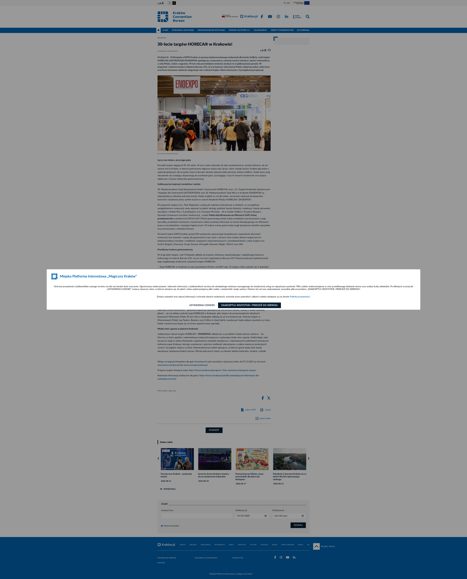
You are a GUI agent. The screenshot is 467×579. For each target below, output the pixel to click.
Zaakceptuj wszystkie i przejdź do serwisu (249, 305)
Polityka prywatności (300, 297)
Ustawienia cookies (202, 305)
